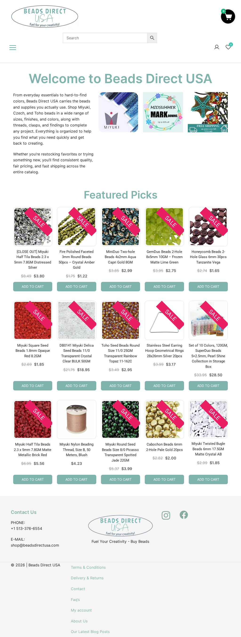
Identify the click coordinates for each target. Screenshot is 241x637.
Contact (78, 588)
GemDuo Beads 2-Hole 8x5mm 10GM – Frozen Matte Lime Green (164, 257)
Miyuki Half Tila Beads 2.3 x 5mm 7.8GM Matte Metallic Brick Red (32, 449)
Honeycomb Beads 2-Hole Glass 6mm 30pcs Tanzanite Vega (208, 257)
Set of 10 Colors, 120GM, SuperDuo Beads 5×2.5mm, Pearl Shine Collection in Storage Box (208, 356)
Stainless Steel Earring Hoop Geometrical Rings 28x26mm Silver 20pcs (164, 350)
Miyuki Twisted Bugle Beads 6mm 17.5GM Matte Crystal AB (208, 449)
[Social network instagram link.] (166, 512)
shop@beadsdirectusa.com (35, 545)
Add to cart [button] (33, 286)
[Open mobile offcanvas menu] (12, 47)
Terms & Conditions (88, 567)
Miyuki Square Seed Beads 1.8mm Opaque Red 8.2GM (33, 350)
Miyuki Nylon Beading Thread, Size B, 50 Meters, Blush (76, 449)
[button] (228, 16)
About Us (79, 621)
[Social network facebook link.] (184, 512)
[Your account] (217, 47)
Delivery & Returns (87, 578)
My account (81, 610)
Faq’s (75, 599)
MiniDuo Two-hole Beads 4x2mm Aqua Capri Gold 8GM (120, 257)
